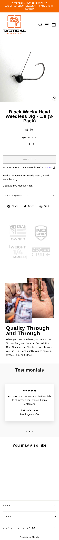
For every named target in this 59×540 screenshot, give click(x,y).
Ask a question (17, 195)
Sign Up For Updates (19, 528)
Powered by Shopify (29, 537)
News (7, 505)
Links (7, 516)
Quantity (29, 138)
